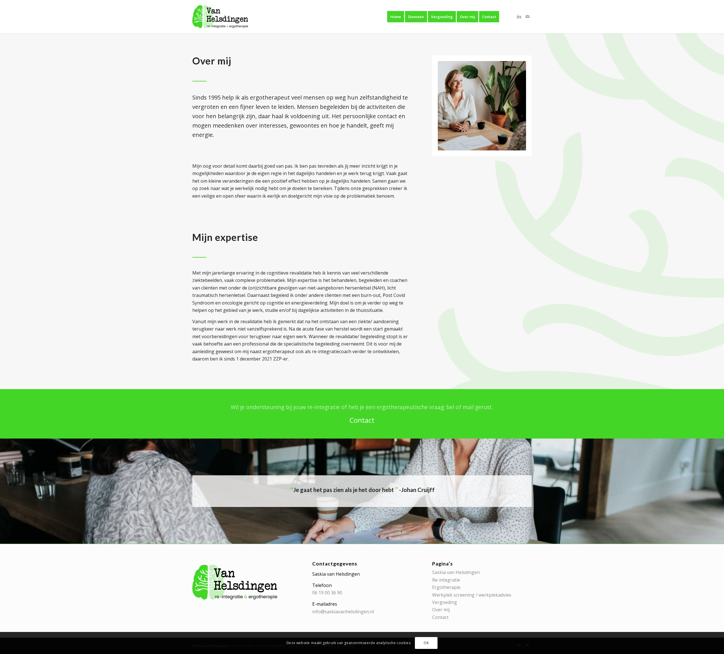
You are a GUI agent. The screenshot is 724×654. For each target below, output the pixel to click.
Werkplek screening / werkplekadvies (471, 595)
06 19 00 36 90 (327, 593)
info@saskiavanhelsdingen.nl (343, 611)
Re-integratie (446, 580)
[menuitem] (395, 16)
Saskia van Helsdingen (456, 572)
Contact (440, 617)
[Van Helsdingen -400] (220, 16)
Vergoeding (444, 602)
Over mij (441, 609)
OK (426, 642)
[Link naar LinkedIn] (519, 16)
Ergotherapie (446, 587)
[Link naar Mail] (527, 16)
